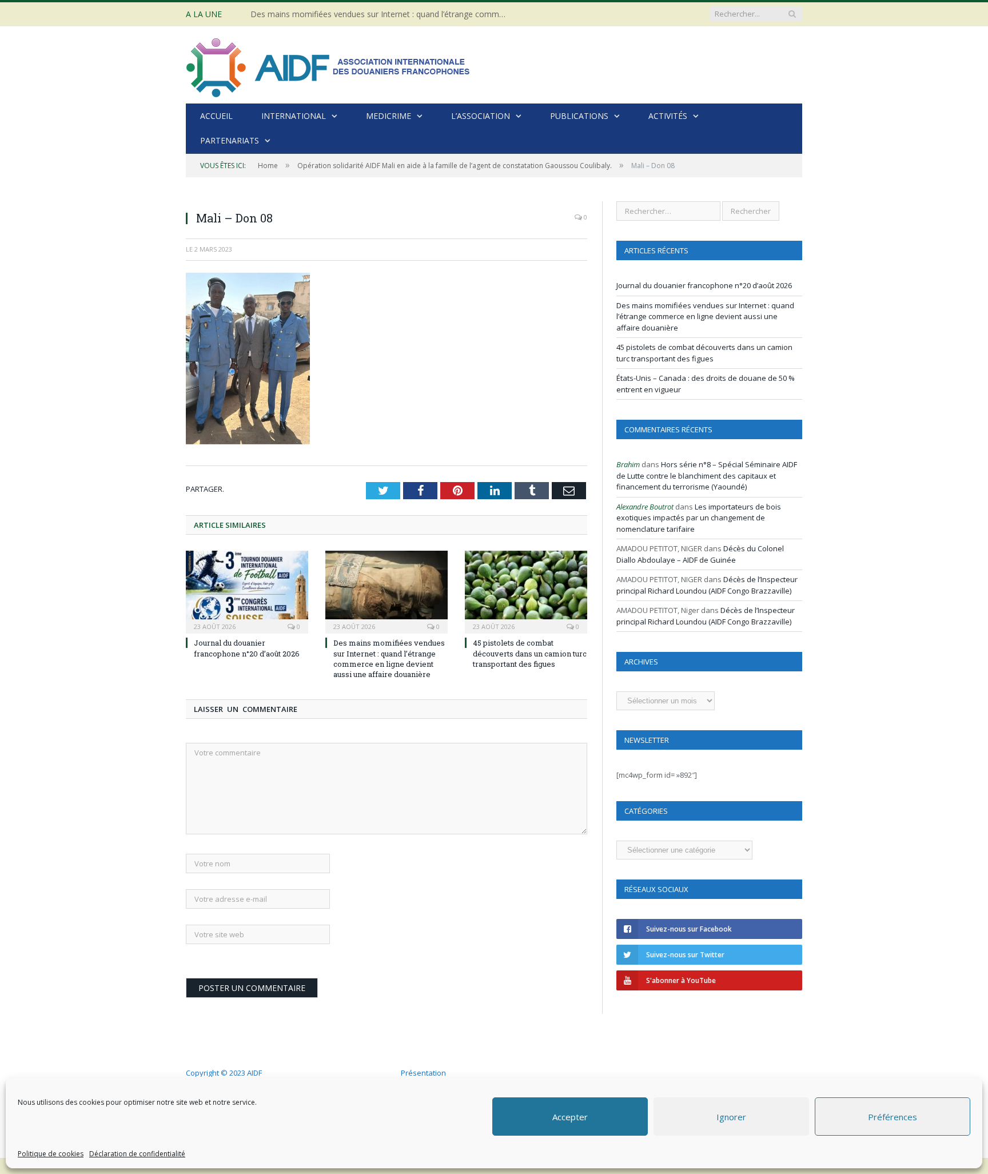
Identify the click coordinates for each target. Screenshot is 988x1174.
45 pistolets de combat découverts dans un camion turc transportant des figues (530, 653)
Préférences (892, 1117)
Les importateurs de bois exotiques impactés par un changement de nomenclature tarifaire (698, 518)
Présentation (423, 1073)
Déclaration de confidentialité (137, 1154)
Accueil (216, 115)
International (293, 115)
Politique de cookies (50, 1154)
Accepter (570, 1117)
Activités (667, 115)
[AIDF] (329, 64)
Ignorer (731, 1117)
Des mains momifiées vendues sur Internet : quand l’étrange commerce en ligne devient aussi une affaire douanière (381, 14)
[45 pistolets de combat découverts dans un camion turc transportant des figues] (526, 591)
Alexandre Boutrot (645, 507)
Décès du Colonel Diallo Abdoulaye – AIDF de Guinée (700, 554)
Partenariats (229, 140)
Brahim (628, 464)
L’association (480, 115)
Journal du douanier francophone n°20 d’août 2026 (247, 648)
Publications (579, 115)
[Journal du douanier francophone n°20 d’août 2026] (247, 591)
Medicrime (388, 115)
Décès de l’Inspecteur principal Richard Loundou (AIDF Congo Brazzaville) (707, 585)
